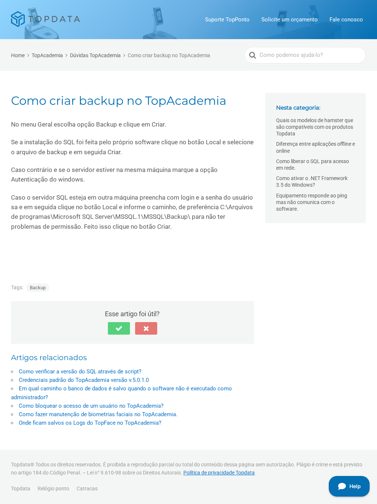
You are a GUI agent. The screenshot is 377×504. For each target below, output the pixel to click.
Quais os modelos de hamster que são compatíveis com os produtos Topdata (314, 127)
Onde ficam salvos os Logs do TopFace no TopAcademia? (90, 423)
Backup (38, 287)
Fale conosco (346, 19)
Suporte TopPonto (227, 19)
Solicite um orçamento (289, 19)
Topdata (20, 488)
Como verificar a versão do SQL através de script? (80, 371)
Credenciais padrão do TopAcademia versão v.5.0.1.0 (84, 380)
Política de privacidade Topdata (219, 473)
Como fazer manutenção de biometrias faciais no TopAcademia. (98, 414)
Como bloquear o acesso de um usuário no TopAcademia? (91, 406)
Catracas (87, 488)
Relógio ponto (53, 488)
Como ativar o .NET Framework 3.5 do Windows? (312, 181)
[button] (119, 328)
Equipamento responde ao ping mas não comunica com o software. (311, 202)
